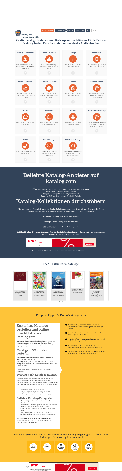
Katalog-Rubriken (60, 30)
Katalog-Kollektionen (47, 30)
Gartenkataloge (80, 30)
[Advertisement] (61, 13)
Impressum (70, 30)
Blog (88, 30)
